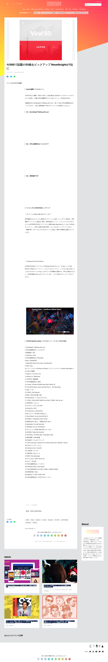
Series (52, 9)
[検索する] (86, 4)
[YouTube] (100, 652)
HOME (36, 541)
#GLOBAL (35, 522)
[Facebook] (7, 76)
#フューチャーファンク (46, 12)
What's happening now (37, 9)
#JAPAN (62, 12)
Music (40, 541)
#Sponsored (50, 519)
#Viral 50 (44, 519)
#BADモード (37, 12)
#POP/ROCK (28, 522)
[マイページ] (7, 4)
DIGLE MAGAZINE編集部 (17, 83)
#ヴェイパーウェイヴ (70, 12)
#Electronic (78, 12)
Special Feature (59, 9)
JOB (66, 9)
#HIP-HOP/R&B (64, 519)
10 (65, 535)
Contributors (82, 9)
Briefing (47, 9)
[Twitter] (11, 76)
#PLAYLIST (57, 519)
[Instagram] (93, 652)
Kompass (75, 9)
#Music (32, 519)
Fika (70, 9)
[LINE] (14, 76)
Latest (28, 9)
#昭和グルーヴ (56, 12)
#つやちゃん (85, 12)
